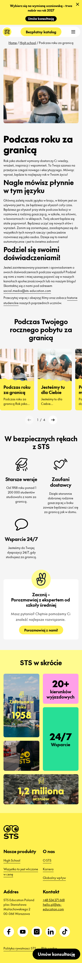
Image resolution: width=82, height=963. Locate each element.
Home (13, 42)
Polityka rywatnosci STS (19, 948)
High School (11, 860)
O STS (47, 860)
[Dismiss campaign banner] (77, 4)
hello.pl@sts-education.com (53, 906)
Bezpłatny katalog (41, 31)
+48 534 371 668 (54, 900)
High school (28, 42)
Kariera (48, 869)
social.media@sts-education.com (27, 290)
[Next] (53, 420)
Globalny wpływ (54, 877)
